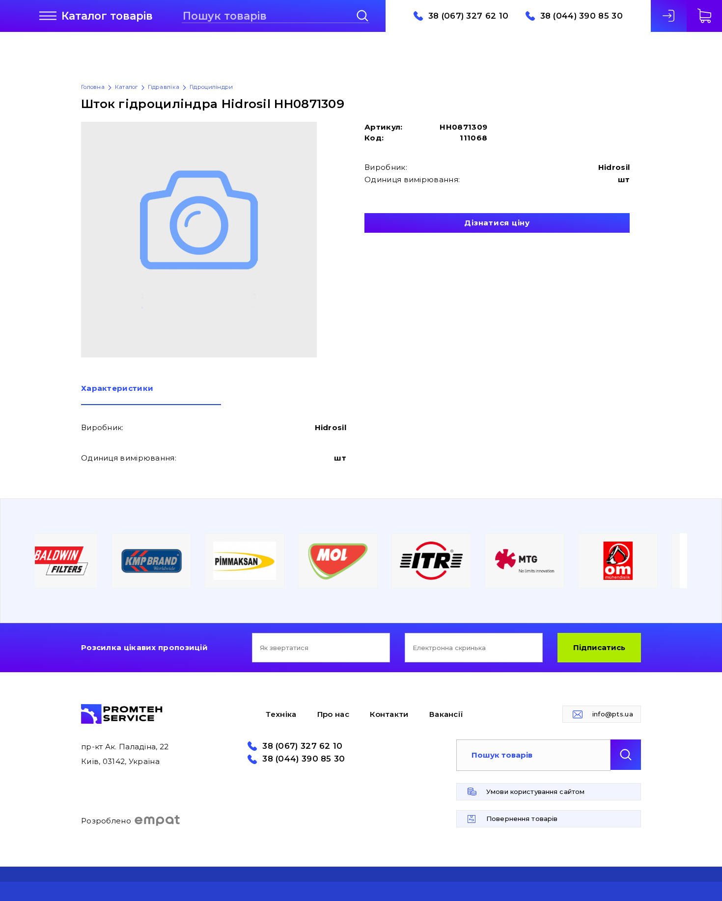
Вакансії (446, 714)
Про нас (333, 714)
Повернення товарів (521, 818)
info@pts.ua (612, 714)
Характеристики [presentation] (117, 388)
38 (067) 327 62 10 (468, 16)
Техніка (281, 714)
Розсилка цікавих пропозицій (144, 647)
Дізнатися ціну (497, 222)
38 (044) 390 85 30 (581, 16)
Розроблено (106, 820)
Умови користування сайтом (535, 791)
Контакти (389, 714)
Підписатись (599, 647)
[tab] (151, 394)
